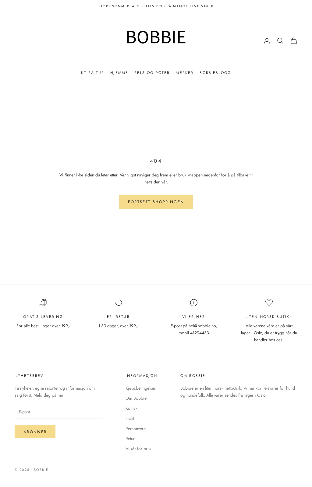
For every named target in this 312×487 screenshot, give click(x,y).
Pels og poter (152, 72)
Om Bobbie (136, 398)
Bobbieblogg (215, 72)
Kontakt (132, 408)
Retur (130, 439)
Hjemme (119, 72)
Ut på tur (92, 72)
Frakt (130, 418)
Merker (184, 72)
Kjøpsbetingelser (141, 388)
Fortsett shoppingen (156, 202)
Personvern (136, 429)
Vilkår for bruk (138, 449)
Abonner (35, 432)
